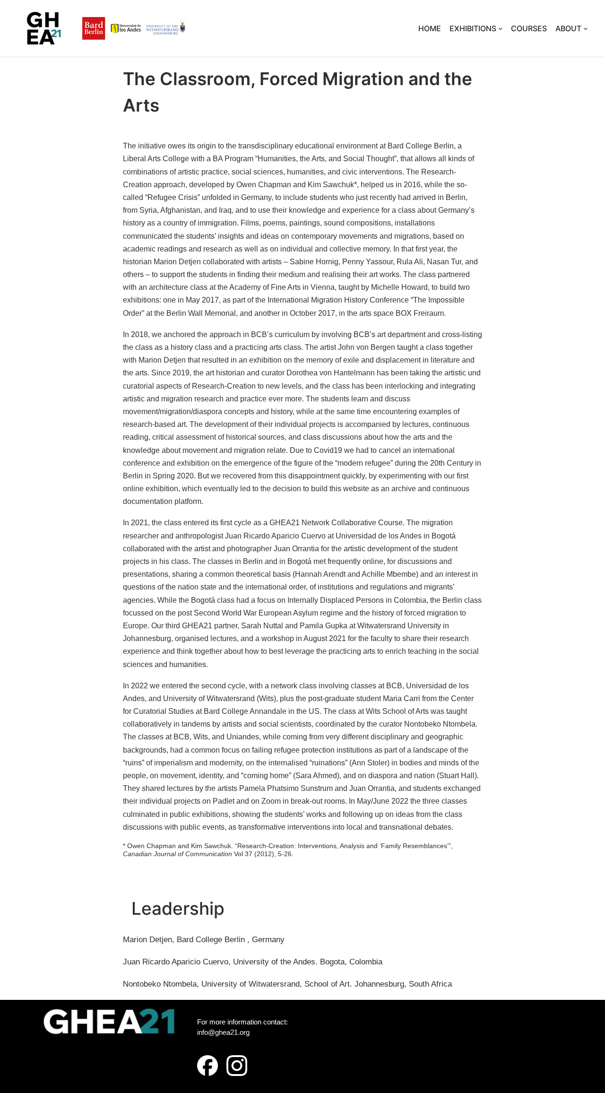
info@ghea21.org (223, 1032)
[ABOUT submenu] (585, 28)
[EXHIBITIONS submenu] (500, 28)
